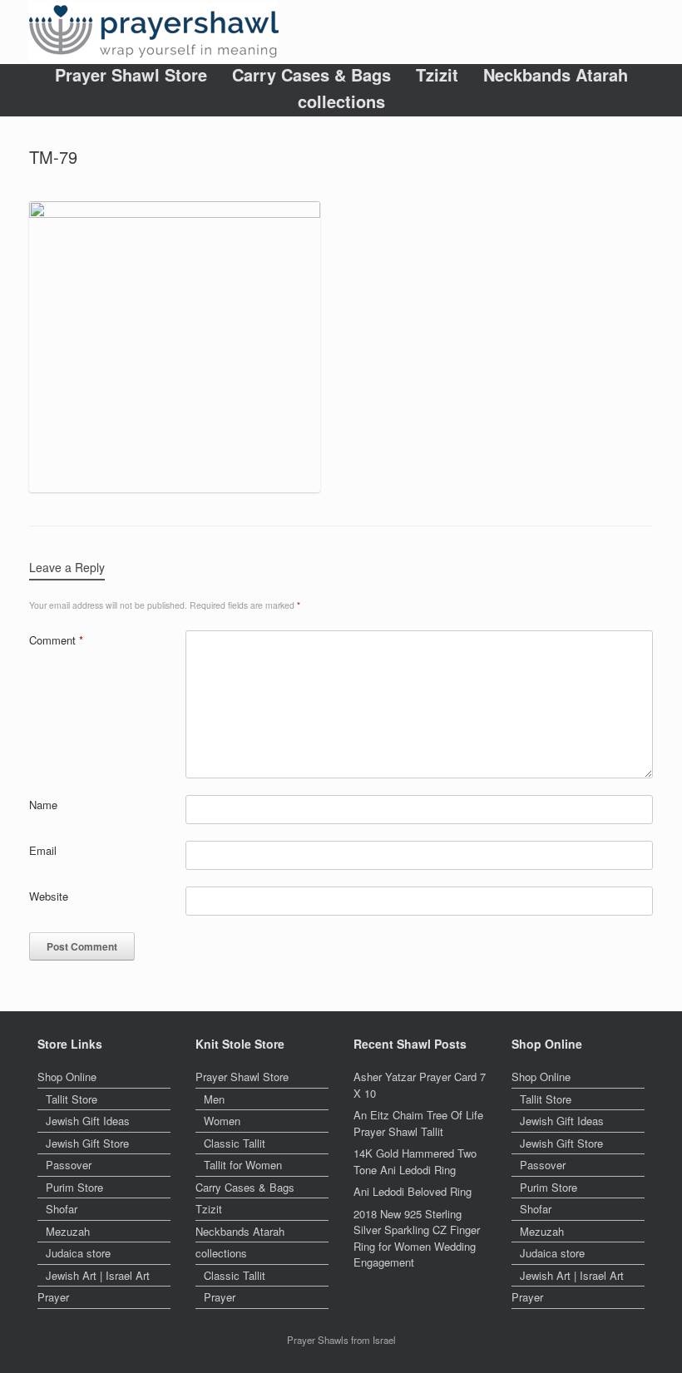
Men (214, 1099)
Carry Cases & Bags (311, 75)
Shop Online (66, 1076)
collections (341, 101)
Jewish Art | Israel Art (98, 1275)
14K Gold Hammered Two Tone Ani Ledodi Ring (415, 1161)
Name (43, 804)
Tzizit (437, 75)
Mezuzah (68, 1231)
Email (43, 850)
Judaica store (78, 1253)
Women (222, 1121)
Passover (68, 1165)
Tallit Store (71, 1099)
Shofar (61, 1209)
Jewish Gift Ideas (88, 1121)
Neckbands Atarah (555, 75)
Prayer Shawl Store (131, 75)
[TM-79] (174, 213)
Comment (56, 640)
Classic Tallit (234, 1143)
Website (48, 896)
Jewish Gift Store (87, 1143)
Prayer (53, 1297)
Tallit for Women (243, 1165)
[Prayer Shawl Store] (154, 32)
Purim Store (74, 1187)
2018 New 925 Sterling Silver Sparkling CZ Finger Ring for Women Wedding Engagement (416, 1238)
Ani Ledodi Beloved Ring (412, 1191)
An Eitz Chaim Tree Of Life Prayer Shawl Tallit (418, 1123)
